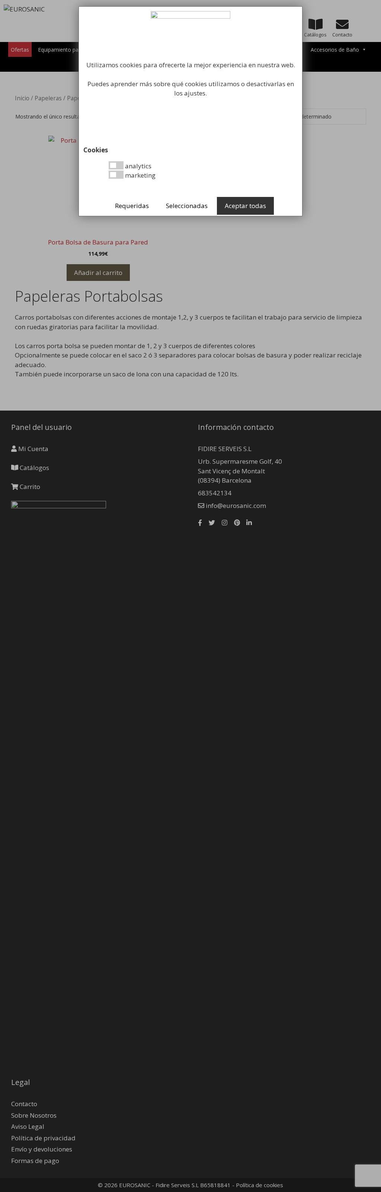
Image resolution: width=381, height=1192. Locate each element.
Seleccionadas (187, 205)
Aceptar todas (245, 205)
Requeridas (132, 205)
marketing (140, 175)
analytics (137, 166)
